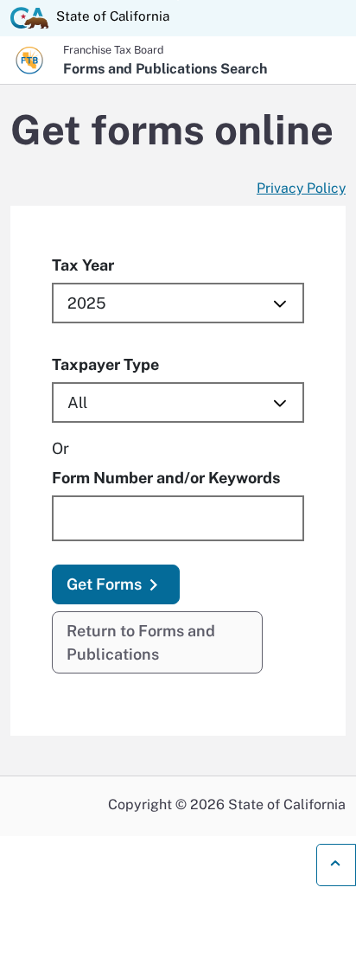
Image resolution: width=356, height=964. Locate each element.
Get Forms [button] (104, 584)
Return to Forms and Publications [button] (141, 642)
